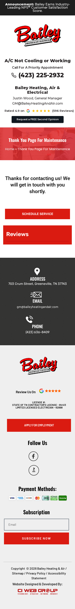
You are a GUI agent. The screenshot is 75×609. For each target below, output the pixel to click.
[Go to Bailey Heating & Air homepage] (37, 35)
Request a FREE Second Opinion (38, 119)
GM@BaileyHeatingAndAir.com (37, 103)
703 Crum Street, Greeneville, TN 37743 (37, 284)
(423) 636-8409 (37, 332)
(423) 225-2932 (41, 75)
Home (9, 149)
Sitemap (18, 573)
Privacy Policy (35, 573)
